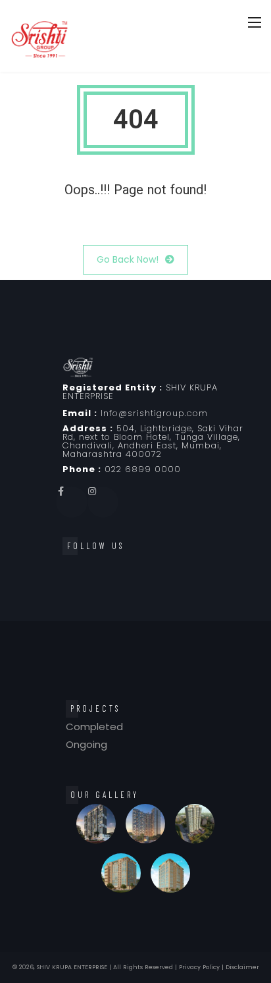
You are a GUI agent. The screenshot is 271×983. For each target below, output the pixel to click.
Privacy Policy (199, 967)
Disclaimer (242, 967)
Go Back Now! (128, 259)
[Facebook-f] (71, 502)
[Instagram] (103, 502)
